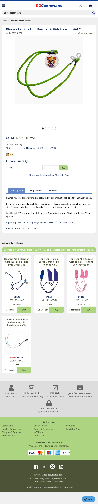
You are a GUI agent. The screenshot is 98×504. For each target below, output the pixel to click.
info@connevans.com (55, 481)
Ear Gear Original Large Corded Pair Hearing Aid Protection (49, 261)
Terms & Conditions (43, 429)
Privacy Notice (9, 435)
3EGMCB (81, 304)
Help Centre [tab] (35, 190)
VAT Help (38, 432)
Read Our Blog (73, 429)
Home (5, 21)
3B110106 (17, 304)
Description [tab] (16, 190)
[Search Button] (93, 12)
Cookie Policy (40, 425)
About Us (70, 425)
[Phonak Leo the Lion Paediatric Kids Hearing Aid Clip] (49, 70)
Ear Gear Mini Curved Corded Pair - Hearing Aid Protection (81, 261)
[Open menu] (3, 5)
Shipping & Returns (11, 432)
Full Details (10, 309)
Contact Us (39, 435)
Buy (24, 309)
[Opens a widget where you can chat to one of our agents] (88, 499)
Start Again (7, 425)
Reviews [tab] (53, 190)
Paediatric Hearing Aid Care (20, 21)
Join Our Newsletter (11, 429)
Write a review (85, 33)
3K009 (16, 365)
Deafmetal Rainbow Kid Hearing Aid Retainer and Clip (16, 322)
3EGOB (49, 304)
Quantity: (10, 167)
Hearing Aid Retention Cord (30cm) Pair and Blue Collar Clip (16, 261)
